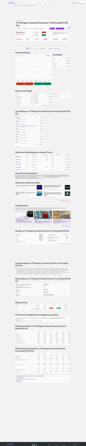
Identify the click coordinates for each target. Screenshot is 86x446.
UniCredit (17, 136)
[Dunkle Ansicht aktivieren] (12, 0)
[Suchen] (54, 3)
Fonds (20, 5)
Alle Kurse (36, 48)
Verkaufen (43, 32)
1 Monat (24, 320)
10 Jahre (39, 320)
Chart (32, 48)
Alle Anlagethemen (66, 226)
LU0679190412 (18, 164)
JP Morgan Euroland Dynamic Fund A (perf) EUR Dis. (28, 5)
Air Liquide (17, 131)
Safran (17, 128)
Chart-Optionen (47, 55)
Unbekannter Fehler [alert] (76, 2)
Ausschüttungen (50, 48)
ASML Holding (18, 118)
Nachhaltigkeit (57, 48)
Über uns (74, 445)
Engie (16, 139)
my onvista (39, 2)
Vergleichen (59, 28)
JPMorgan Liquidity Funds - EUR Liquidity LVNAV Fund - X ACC (26, 126)
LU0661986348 (18, 167)
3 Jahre (32, 320)
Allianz (17, 123)
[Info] (69, 38)
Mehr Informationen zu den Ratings (63, 243)
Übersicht (28, 48)
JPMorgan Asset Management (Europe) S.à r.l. (37, 28)
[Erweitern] (63, 28)
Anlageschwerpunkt (42, 48)
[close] (84, 1)
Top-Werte (64, 445)
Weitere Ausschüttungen (46, 105)
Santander (17, 120)
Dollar (56, 445)
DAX (49, 445)
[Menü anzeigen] (32, 3)
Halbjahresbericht (19, 381)
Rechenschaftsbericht (19, 377)
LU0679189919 (18, 156)
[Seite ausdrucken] (69, 26)
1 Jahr (28, 320)
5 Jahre (35, 320)
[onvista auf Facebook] (32, 445)
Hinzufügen (52, 28)
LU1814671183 (18, 169)
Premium (44, 2)
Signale (68, 28)
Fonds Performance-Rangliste (56, 318)
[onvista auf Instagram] (36, 445)
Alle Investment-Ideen (65, 200)
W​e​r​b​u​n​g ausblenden (51, 12)
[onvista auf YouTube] (34, 445)
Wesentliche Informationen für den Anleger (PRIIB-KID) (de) (26, 379)
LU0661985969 (18, 159)
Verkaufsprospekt (19, 380)
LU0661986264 (18, 162)
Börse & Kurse (17, 5)
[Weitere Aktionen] (69, 308)
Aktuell (35, 2)
